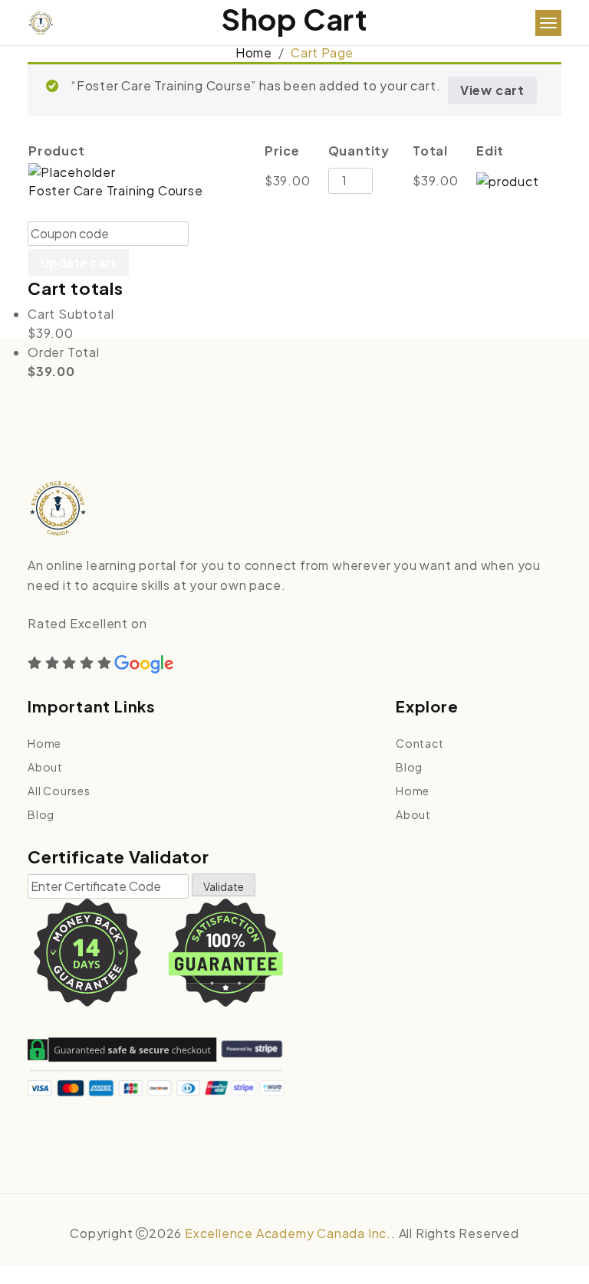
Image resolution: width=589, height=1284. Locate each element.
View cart (492, 90)
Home (253, 52)
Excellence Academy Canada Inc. (288, 1233)
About (45, 767)
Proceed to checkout (228, 262)
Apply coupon (248, 233)
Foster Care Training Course (115, 190)
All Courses (59, 791)
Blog (41, 814)
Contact (420, 743)
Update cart (79, 262)
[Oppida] (41, 23)
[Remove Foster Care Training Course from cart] (507, 180)
